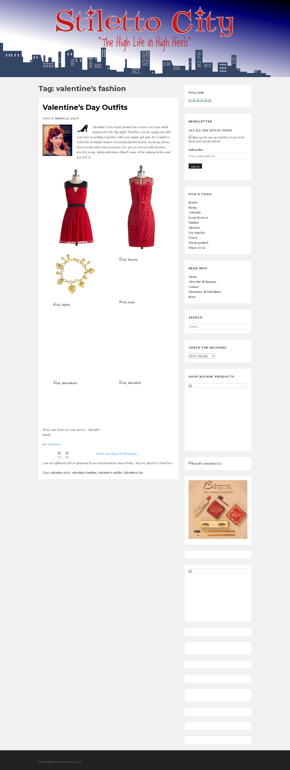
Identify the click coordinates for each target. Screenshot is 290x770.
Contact (194, 287)
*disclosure (54, 444)
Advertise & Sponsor (203, 282)
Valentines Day (133, 472)
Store (192, 297)
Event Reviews (198, 217)
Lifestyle (194, 228)
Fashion (194, 222)
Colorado (195, 212)
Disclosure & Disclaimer (205, 292)
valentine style (60, 472)
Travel (193, 238)
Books (193, 207)
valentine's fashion (84, 472)
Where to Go (197, 248)
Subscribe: (196, 150)
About (193, 277)
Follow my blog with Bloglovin (116, 453)
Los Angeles (197, 232)
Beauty (193, 202)
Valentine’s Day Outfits (85, 107)
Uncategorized (198, 243)
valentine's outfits (110, 472)
